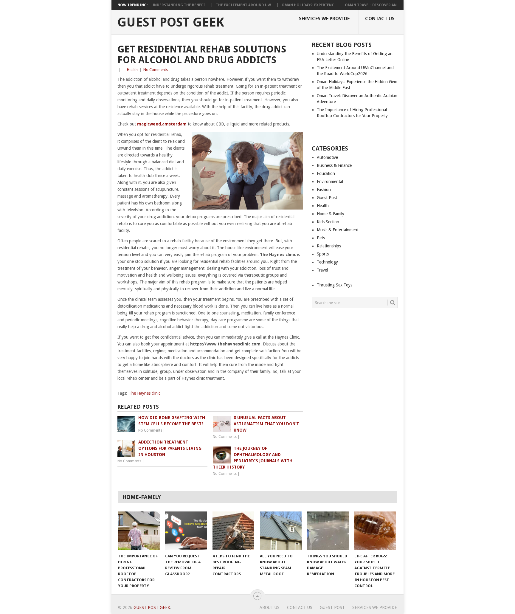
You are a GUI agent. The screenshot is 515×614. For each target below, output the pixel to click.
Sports (323, 254)
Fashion (324, 189)
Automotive (327, 157)
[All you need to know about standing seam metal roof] (281, 530)
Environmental (330, 181)
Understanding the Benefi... (179, 5)
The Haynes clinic (144, 393)
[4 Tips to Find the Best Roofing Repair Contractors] (233, 530)
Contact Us (380, 18)
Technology (327, 262)
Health (132, 69)
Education (326, 173)
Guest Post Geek (170, 22)
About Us (270, 607)
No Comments (155, 69)
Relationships (329, 246)
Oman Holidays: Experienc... (309, 5)
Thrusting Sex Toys (334, 285)
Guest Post (327, 197)
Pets (321, 237)
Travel (322, 270)
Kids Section (328, 221)
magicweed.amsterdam (162, 124)
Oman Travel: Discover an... (372, 5)
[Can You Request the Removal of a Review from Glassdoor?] (186, 530)
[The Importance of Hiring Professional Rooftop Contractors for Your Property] (139, 530)
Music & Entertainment (338, 229)
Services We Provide (324, 18)
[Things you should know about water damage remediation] (328, 530)
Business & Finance (334, 165)
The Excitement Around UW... (245, 5)
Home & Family (330, 213)
